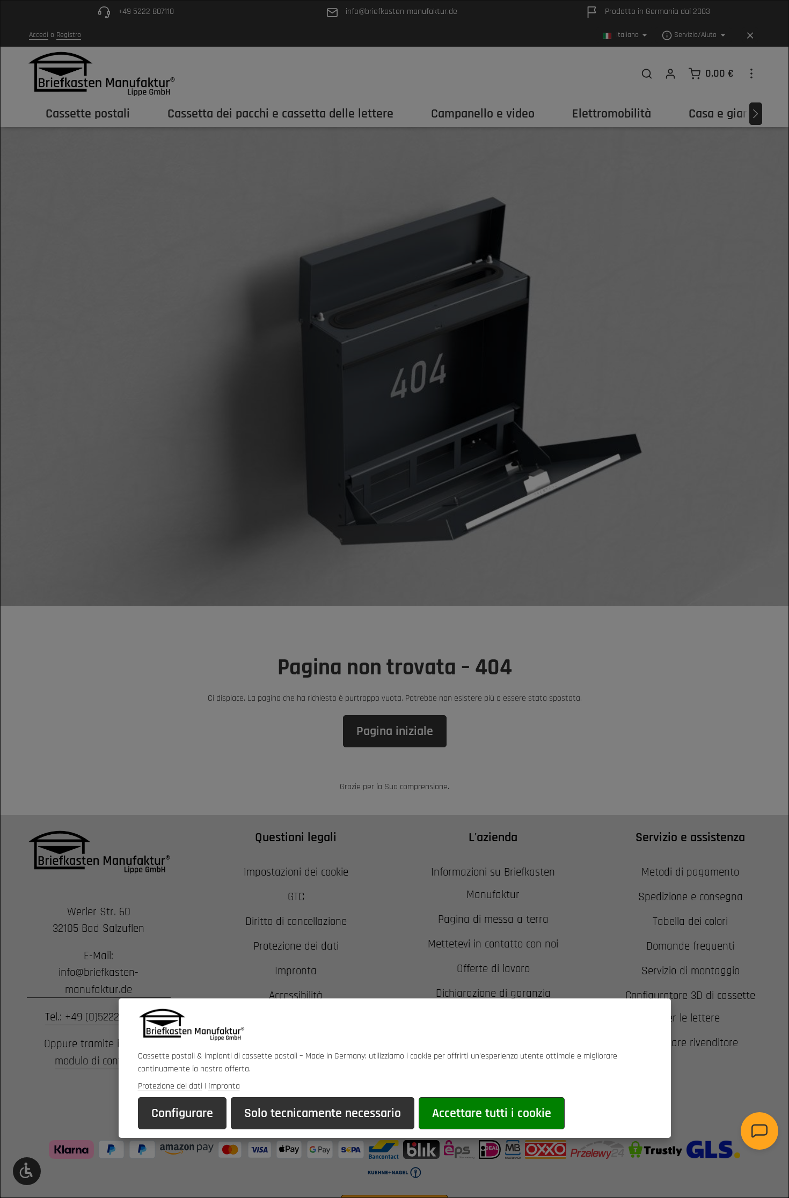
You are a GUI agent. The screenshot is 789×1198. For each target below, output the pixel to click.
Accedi (38, 35)
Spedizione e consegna (690, 897)
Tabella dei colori (690, 921)
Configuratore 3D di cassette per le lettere (690, 1006)
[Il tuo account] (670, 73)
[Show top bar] (751, 73)
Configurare (182, 1113)
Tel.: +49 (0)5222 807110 (98, 1017)
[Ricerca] (647, 73)
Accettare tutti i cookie (491, 1113)
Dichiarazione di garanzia (493, 993)
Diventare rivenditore (690, 1042)
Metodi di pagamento (690, 872)
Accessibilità (296, 995)
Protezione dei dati (296, 946)
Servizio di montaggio (690, 971)
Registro (68, 35)
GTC (296, 897)
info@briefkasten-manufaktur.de (98, 981)
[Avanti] (755, 113)
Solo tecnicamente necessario (322, 1113)
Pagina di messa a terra (493, 919)
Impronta (296, 971)
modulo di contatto (98, 1061)
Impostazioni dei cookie (296, 872)
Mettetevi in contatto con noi (493, 944)
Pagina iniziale (394, 731)
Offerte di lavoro (493, 968)
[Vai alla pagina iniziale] (101, 73)
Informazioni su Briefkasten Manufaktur (493, 883)
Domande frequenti (690, 946)
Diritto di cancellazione (296, 921)
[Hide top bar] (750, 35)
